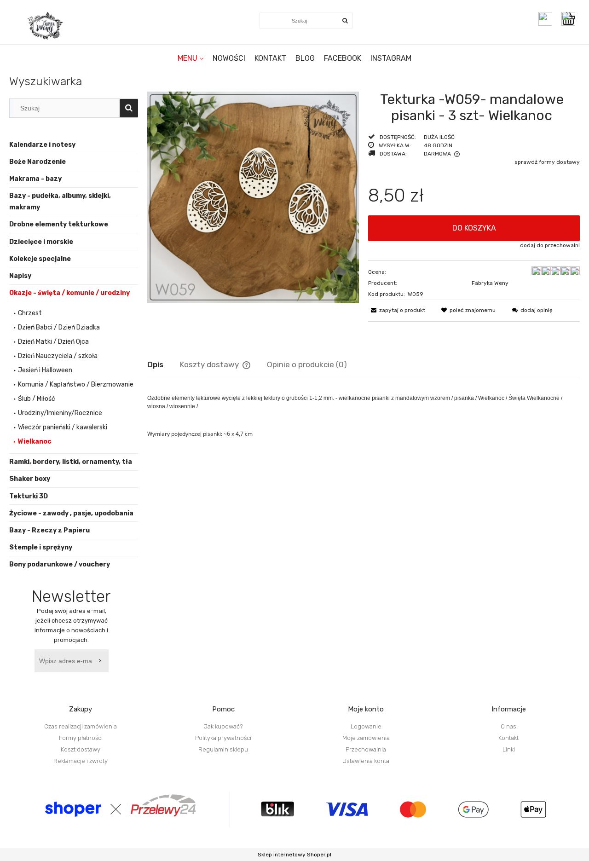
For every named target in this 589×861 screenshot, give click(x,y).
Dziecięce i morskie (41, 242)
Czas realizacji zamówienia (80, 726)
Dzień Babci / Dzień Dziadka (59, 327)
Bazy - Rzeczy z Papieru (49, 530)
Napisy (20, 276)
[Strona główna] (46, 26)
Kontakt (508, 737)
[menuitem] (190, 58)
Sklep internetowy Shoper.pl (294, 854)
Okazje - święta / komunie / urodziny (69, 293)
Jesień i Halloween (45, 370)
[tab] (163, 364)
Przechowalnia (366, 749)
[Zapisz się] (102, 660)
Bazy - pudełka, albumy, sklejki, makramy (60, 201)
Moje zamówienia (366, 737)
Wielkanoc (35, 441)
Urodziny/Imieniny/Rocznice (60, 413)
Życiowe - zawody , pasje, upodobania (71, 513)
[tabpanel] (363, 423)
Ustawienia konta (365, 760)
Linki (508, 749)
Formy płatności (81, 737)
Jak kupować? (223, 726)
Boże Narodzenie (37, 162)
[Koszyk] (570, 19)
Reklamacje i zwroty (80, 760)
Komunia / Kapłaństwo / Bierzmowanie (75, 384)
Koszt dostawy (80, 749)
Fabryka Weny (490, 283)
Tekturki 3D (28, 496)
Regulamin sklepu (223, 749)
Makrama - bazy (35, 179)
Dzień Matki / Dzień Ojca (53, 342)
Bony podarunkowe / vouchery (59, 564)
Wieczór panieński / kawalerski (62, 427)
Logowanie (366, 726)
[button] (396, 310)
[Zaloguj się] (545, 19)
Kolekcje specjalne (40, 259)
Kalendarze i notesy (42, 145)
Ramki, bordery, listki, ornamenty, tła (70, 462)
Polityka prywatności (223, 737)
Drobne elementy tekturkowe (58, 224)
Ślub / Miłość (36, 399)
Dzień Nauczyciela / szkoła (58, 356)
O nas (508, 726)
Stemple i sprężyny (40, 547)
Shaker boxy (29, 479)
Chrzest (30, 313)
